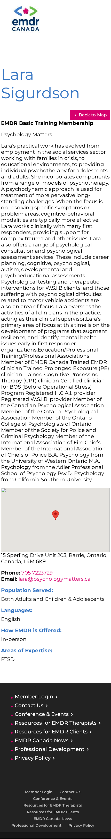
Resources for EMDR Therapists (56, 723)
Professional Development (49, 749)
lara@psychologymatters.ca (55, 579)
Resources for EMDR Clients (51, 732)
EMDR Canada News (41, 740)
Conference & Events (42, 714)
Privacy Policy (33, 758)
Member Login (34, 697)
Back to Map (93, 114)
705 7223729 (37, 573)
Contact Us (29, 705)
